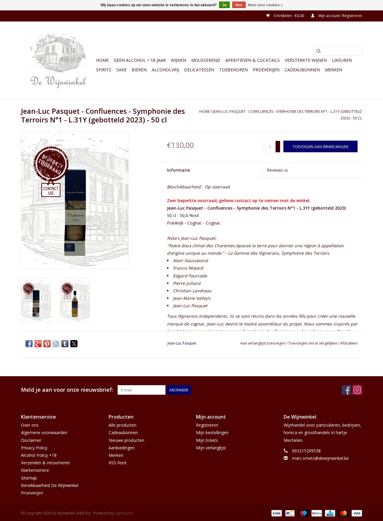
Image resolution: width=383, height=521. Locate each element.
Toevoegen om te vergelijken (313, 343)
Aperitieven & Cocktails (252, 60)
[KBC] (329, 512)
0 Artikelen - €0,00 (289, 15)
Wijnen (178, 60)
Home (102, 60)
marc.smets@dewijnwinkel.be (320, 458)
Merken (333, 70)
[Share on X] (73, 343)
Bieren (139, 70)
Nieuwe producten (126, 440)
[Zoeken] (318, 51)
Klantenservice (35, 470)
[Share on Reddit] (56, 343)
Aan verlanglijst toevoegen (263, 343)
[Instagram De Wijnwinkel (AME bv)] (357, 390)
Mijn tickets (207, 440)
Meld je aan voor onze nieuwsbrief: (67, 390)
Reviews (277, 170)
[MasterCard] (342, 512)
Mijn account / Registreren (339, 15)
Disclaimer (31, 440)
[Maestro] (302, 512)
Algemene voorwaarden (44, 432)
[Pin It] (47, 343)
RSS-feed (117, 462)
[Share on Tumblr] (65, 343)
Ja (224, 5)
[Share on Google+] (38, 343)
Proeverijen (266, 70)
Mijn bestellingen (212, 432)
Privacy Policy (34, 448)
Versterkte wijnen (306, 60)
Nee (238, 5)
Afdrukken (349, 343)
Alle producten (122, 425)
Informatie (178, 170)
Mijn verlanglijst (211, 448)
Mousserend (205, 60)
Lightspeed (124, 513)
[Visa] (355, 512)
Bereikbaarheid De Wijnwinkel (49, 485)
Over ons (30, 425)
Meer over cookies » (265, 5)
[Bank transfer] (276, 512)
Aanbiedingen (122, 448)
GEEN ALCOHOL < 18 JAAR (140, 60)
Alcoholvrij (165, 70)
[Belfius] (316, 512)
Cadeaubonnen (302, 70)
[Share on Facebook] (29, 343)
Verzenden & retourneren (45, 462)
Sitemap (29, 478)
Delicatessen (199, 70)
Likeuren (342, 60)
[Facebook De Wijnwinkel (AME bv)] (346, 390)
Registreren (207, 425)
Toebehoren (233, 70)
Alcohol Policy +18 (39, 455)
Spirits (103, 70)
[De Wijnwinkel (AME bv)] (57, 60)
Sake (121, 70)
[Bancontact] (289, 512)
